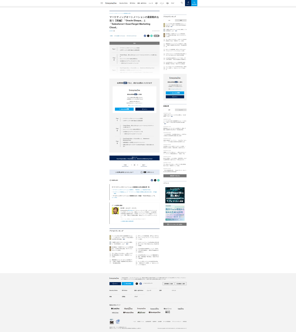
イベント (162, 3)
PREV (125, 165)
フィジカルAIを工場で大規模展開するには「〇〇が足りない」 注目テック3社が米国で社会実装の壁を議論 (122, 237)
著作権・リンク (141, 321)
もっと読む (114, 197)
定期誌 (123, 296)
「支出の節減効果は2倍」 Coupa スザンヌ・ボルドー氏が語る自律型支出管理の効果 (174, 171)
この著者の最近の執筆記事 (126, 221)
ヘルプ (134, 321)
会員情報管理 (148, 321)
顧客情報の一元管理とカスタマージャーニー (134, 142)
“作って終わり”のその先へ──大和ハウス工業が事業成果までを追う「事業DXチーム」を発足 (122, 255)
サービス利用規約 (167, 321)
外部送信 (185, 321)
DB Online (132, 3)
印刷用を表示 (115, 180)
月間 (181, 20)
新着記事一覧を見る (175, 175)
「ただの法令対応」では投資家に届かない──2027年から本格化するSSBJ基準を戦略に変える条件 (174, 135)
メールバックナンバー (135, 105)
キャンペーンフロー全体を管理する (128, 58)
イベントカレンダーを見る (175, 224)
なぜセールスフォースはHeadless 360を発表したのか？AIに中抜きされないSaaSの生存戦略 (148, 243)
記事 (156, 3)
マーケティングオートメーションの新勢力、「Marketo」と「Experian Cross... (132, 189)
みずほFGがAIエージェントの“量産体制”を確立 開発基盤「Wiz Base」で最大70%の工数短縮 (148, 256)
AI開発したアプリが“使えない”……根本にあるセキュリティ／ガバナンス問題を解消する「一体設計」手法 (174, 153)
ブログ (172, 3)
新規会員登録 (125, 109)
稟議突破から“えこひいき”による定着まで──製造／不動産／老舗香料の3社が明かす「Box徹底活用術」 (122, 261)
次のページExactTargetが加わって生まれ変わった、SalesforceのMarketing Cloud (134, 158)
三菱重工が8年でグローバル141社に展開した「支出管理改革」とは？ (122, 243)
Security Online (123, 3)
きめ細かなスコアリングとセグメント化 (130, 61)
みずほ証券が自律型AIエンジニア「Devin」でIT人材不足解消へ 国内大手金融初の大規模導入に (148, 250)
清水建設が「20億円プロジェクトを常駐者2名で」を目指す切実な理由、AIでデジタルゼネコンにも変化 (122, 248)
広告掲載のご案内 (180, 283)
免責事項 (154, 321)
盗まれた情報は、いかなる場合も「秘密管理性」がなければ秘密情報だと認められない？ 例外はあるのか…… (175, 159)
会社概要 (160, 321)
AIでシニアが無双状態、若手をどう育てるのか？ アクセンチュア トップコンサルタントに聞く (148, 237)
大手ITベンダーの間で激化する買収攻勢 (129, 50)
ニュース (151, 3)
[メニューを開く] (102, 3)
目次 (134, 43)
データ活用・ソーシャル (120, 35)
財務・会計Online (142, 3)
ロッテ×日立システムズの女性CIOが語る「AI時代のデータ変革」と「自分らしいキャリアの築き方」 (148, 263)
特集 (167, 3)
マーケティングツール (131, 35)
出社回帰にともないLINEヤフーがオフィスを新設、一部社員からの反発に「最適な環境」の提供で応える (174, 147)
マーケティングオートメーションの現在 (130, 48)
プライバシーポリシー (176, 321)
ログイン (145, 109)
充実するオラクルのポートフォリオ (133, 134)
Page (114, 49)
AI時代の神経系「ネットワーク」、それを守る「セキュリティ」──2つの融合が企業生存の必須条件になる (174, 141)
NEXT (143, 165)
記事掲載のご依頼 (168, 283)
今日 (169, 20)
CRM (111, 35)
